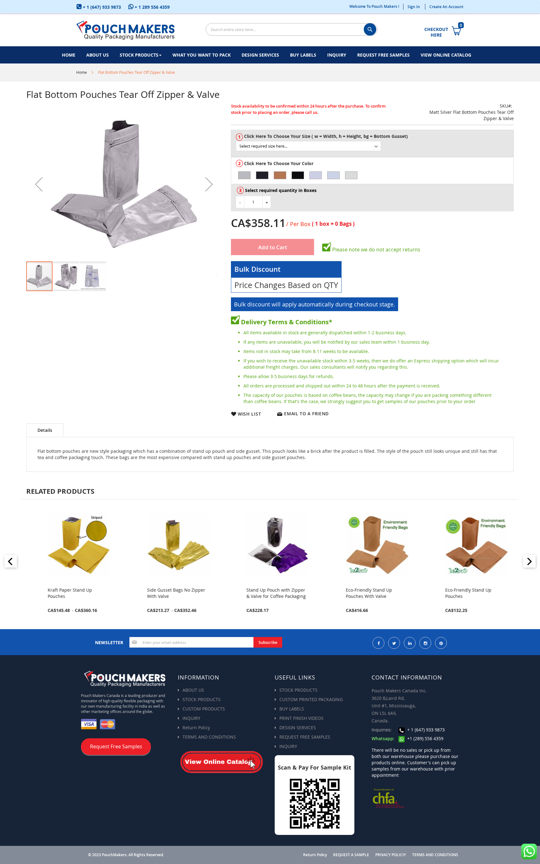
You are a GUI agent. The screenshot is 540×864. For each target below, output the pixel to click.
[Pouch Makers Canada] (125, 30)
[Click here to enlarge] (124, 184)
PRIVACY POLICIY (390, 854)
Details (45, 430)
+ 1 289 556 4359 (151, 7)
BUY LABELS (291, 709)
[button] (38, 184)
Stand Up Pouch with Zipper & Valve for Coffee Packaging (271, 593)
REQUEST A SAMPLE (351, 854)
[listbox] (374, 146)
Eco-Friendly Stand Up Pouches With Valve (364, 593)
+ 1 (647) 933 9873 (101, 7)
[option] (244, 175)
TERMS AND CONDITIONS (209, 737)
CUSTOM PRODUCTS (203, 709)
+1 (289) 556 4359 (424, 738)
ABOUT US (193, 690)
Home (81, 72)
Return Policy (196, 727)
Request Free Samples (116, 746)
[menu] (270, 54)
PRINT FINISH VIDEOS (301, 718)
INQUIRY (191, 718)
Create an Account (446, 6)
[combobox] (292, 29)
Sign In (414, 6)
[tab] (44, 429)
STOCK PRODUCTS (201, 699)
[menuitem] (68, 55)
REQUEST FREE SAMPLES (304, 737)
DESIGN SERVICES (297, 727)
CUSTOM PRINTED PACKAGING (311, 699)
